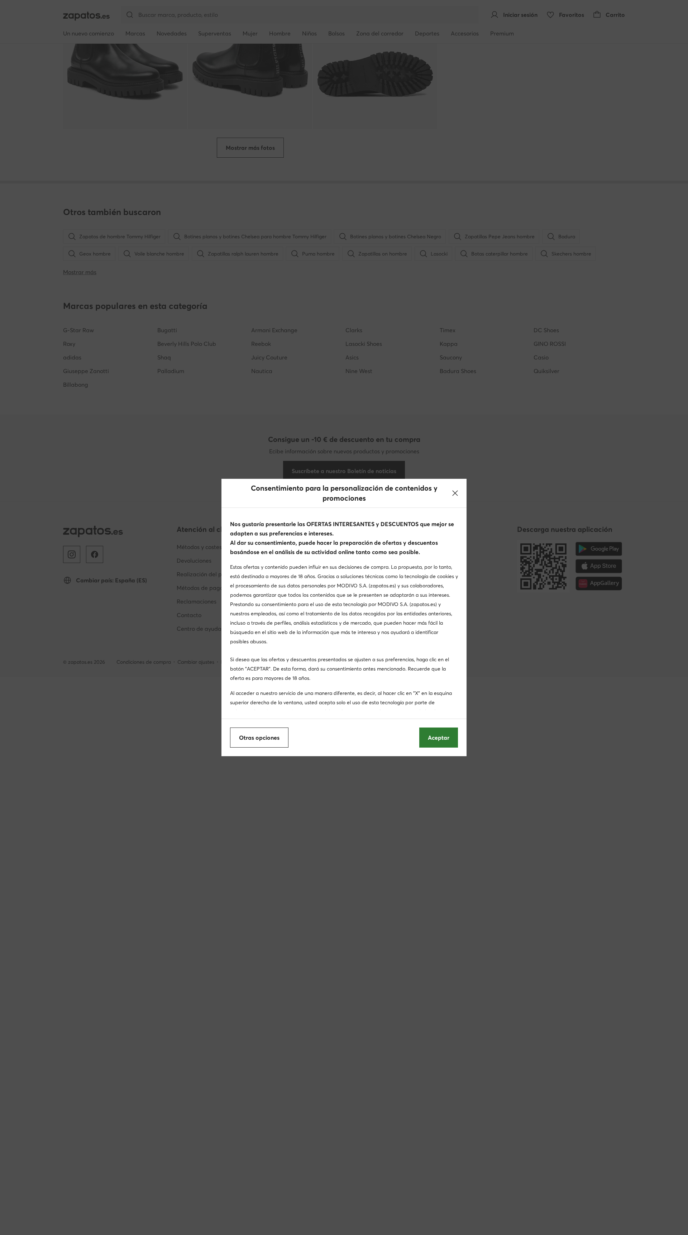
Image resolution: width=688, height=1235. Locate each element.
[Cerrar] (455, 493)
